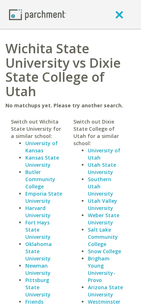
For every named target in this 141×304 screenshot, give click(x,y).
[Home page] (37, 14)
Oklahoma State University (38, 251)
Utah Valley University (102, 204)
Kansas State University (42, 161)
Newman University (38, 269)
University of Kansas (41, 147)
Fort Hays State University (38, 229)
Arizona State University (105, 291)
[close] (119, 14)
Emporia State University (43, 197)
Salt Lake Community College (103, 236)
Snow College (104, 251)
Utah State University (102, 168)
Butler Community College (40, 179)
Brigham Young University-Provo (101, 269)
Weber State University (103, 219)
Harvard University (38, 212)
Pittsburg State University (38, 287)
